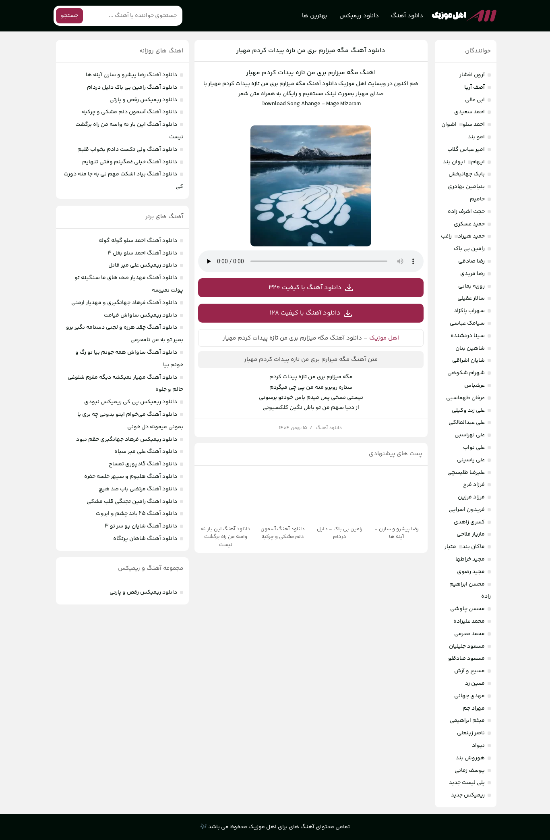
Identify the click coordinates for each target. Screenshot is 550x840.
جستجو (69, 15)
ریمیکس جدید (468, 795)
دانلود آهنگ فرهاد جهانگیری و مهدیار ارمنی (124, 302)
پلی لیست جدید (467, 782)
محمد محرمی (469, 633)
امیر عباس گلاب (466, 149)
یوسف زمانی (470, 770)
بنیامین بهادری (466, 186)
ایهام (478, 162)
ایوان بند (454, 162)
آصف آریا (474, 87)
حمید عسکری (469, 224)
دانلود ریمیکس (359, 16)
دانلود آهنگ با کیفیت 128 (305, 313)
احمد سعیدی (469, 112)
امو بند (476, 137)
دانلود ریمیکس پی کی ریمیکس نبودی (130, 402)
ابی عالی (475, 100)
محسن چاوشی (467, 608)
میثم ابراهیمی (467, 720)
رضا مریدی (472, 273)
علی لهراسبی (470, 435)
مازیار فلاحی (471, 534)
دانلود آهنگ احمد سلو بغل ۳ (142, 253)
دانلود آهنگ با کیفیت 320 (305, 288)
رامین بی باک (469, 248)
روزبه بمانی (471, 286)
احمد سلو (474, 124)
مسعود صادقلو (466, 658)
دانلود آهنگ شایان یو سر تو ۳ (141, 526)
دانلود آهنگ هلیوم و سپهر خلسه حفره (130, 476)
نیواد (478, 745)
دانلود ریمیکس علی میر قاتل (142, 265)
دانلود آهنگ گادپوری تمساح (143, 464)
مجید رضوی (471, 571)
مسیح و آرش (469, 671)
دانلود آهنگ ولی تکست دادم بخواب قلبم (127, 149)
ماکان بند (473, 546)
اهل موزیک (384, 338)
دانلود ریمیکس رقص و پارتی (143, 100)
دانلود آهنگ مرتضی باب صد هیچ (138, 489)
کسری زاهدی (469, 522)
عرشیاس (474, 385)
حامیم (477, 199)
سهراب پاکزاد (469, 310)
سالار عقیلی (471, 298)
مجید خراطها (470, 559)
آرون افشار (472, 75)
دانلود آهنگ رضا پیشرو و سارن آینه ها (131, 75)
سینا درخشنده (468, 335)
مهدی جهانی (469, 696)
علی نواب (474, 447)
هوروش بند (470, 758)
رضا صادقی (471, 261)
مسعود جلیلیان (467, 646)
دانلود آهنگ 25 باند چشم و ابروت (136, 513)
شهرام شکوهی (466, 373)
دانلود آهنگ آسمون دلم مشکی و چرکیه (129, 112)
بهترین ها (314, 16)
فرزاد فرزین (471, 497)
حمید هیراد (471, 236)
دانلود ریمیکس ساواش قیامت (140, 315)
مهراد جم (474, 708)
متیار (450, 546)
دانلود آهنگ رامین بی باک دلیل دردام (132, 87)
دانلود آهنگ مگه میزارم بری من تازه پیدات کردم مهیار (310, 51)
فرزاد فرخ (474, 484)
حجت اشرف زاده (466, 211)
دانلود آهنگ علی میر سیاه (145, 451)
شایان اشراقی (468, 360)
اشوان (449, 124)
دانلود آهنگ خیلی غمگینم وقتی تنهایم (129, 162)
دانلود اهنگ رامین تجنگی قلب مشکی (132, 501)
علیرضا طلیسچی (466, 472)
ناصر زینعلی (471, 733)
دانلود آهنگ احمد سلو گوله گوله (138, 240)
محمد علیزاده (469, 621)
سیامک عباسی (467, 323)
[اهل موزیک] (464, 16)
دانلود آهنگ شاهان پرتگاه (145, 538)
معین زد (475, 683)
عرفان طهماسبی (465, 398)
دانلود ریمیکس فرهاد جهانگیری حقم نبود (126, 439)
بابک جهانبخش (467, 174)
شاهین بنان (470, 348)
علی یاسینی (471, 460)
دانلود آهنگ (407, 16)
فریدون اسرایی (467, 509)
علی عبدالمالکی (467, 422)
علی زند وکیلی (468, 410)
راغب (446, 236)
